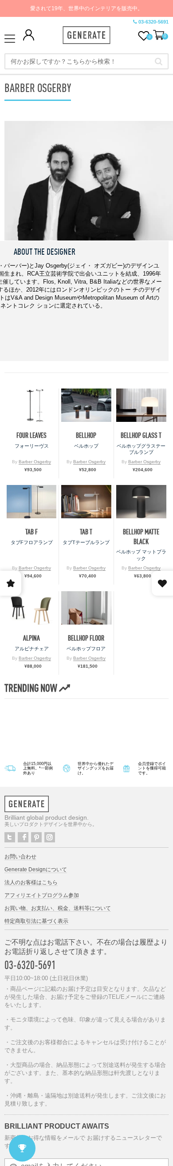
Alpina (31, 638)
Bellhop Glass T (141, 435)
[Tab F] (31, 501)
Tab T (86, 532)
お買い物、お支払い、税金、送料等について (57, 908)
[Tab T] (86, 501)
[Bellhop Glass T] (141, 405)
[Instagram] (49, 837)
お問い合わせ (20, 856)
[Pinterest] (36, 837)
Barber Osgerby (35, 461)
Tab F (31, 532)
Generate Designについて (35, 869)
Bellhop (86, 435)
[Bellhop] (86, 405)
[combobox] (86, 61)
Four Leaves (31, 435)
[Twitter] (9, 837)
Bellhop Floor (86, 638)
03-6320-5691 (153, 21)
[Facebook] (23, 837)
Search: (158, 61)
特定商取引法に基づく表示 (36, 921)
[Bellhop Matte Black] (141, 501)
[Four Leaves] (31, 405)
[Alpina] (31, 608)
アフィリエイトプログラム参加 (41, 895)
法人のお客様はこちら (31, 882)
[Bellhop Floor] (86, 608)
